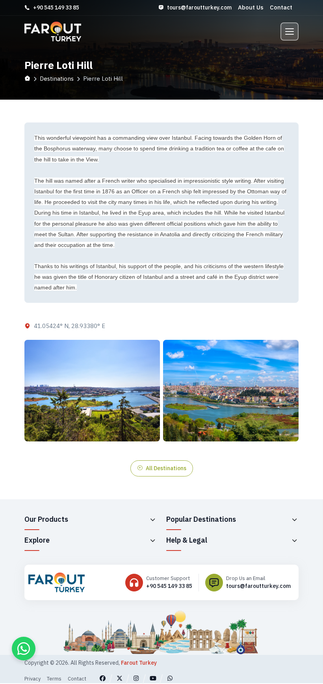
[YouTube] (153, 678)
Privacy (32, 678)
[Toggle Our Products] (152, 519)
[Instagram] (136, 678)
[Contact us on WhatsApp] (23, 648)
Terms (54, 678)
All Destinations (166, 468)
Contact (281, 7)
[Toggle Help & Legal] (294, 540)
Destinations (57, 78)
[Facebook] (102, 678)
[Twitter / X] (119, 678)
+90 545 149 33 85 (56, 7)
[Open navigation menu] (289, 31)
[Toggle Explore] (152, 540)
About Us (251, 7)
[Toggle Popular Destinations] (294, 519)
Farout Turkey (139, 662)
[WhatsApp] (170, 678)
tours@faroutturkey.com (199, 7)
